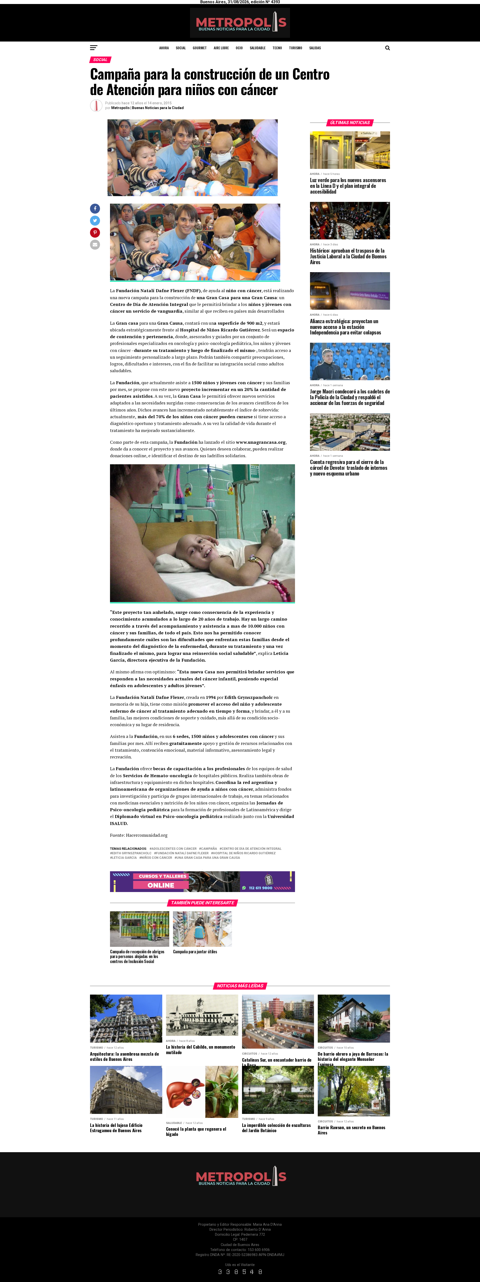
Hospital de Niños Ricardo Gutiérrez (244, 853)
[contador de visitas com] (240, 1274)
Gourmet (200, 47)
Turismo (295, 47)
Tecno (277, 47)
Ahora (164, 47)
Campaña (209, 848)
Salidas (315, 47)
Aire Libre (221, 47)
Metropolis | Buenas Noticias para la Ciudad (147, 108)
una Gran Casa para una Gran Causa (208, 858)
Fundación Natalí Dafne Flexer (182, 853)
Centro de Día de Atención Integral (252, 848)
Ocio (239, 47)
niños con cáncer (156, 858)
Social (181, 47)
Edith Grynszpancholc (132, 853)
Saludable (258, 47)
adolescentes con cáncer (174, 848)
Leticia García (124, 858)
